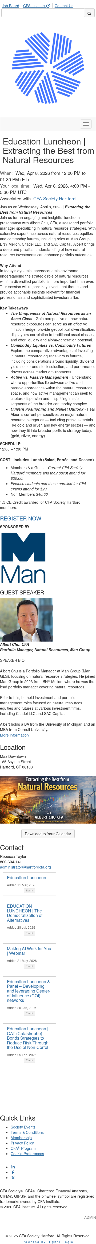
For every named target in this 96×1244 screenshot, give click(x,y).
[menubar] (39, 4)
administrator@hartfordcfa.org (25, 867)
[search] (89, 12)
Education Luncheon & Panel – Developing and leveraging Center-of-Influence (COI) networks (28, 990)
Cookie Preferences (27, 1153)
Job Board (10, 5)
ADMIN (90, 1217)
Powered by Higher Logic (48, 1241)
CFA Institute (34, 5)
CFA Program (23, 1148)
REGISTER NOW (20, 518)
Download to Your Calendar (48, 833)
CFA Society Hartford (54, 198)
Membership (21, 1137)
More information (14, 735)
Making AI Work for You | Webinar (29, 950)
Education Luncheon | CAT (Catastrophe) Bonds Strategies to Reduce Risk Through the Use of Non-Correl (28, 1038)
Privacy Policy (22, 1143)
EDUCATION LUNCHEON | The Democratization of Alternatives (24, 913)
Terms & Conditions (27, 1132)
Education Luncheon (26, 877)
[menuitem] (12, 4)
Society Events (23, 1127)
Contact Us (64, 5)
